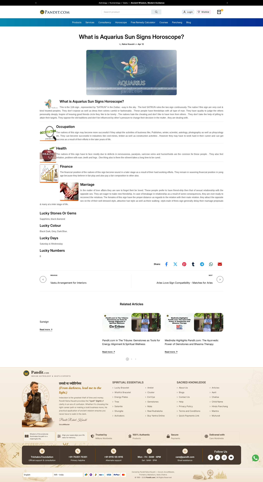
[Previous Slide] (37, 3)
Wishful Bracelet (123, 392)
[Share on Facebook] (166, 264)
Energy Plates (121, 397)
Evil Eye (151, 397)
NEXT (211, 275)
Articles (215, 387)
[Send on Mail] (219, 264)
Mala (149, 406)
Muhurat (216, 415)
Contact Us (184, 397)
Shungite (119, 411)
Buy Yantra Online (156, 415)
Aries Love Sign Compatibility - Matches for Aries (185, 282)
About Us (183, 387)
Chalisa (215, 397)
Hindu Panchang (220, 406)
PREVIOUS (53, 275)
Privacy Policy (186, 406)
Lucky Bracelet (122, 387)
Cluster (151, 392)
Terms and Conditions (189, 411)
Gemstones (152, 401)
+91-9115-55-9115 (113, 457)
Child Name (217, 401)
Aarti (214, 392)
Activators (119, 415)
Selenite (119, 406)
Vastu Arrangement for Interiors (68, 282)
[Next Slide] (226, 3)
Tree (117, 401)
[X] (217, 457)
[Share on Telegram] (202, 264)
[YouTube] (231, 457)
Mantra (215, 411)
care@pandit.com (185, 457)
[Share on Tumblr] (193, 264)
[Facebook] (210, 457)
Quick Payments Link (189, 415)
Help (181, 401)
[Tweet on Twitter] (175, 264)
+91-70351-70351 (77, 457)
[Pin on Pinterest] (184, 264)
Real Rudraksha (154, 411)
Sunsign (44, 321)
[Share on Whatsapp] (211, 264)
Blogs (181, 392)
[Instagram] (224, 457)
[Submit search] (156, 11)
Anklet (150, 387)
